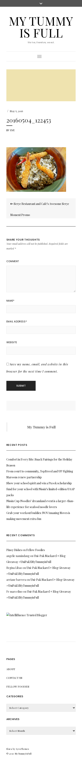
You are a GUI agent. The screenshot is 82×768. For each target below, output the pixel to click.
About (10, 669)
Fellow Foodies (35, 550)
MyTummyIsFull (23, 753)
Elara (9, 748)
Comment (12, 261)
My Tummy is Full (41, 26)
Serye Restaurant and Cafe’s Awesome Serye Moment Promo (39, 209)
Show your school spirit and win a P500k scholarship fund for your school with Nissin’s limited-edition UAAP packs (40, 489)
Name (10, 300)
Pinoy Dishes (14, 550)
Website (11, 342)
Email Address (16, 321)
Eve (12, 130)
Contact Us (14, 677)
